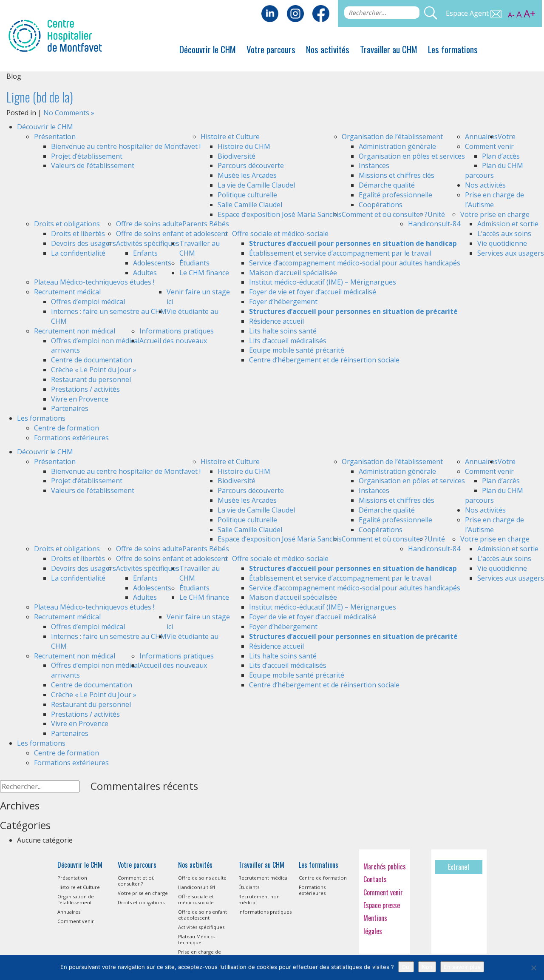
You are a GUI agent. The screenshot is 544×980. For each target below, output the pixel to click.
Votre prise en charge (495, 214)
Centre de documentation (91, 360)
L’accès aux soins (504, 233)
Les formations (453, 49)
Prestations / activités (85, 389)
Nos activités (327, 49)
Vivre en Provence (79, 399)
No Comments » (68, 112)
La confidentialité (78, 253)
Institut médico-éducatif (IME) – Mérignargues (322, 282)
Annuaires (481, 136)
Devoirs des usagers (83, 243)
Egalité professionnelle (395, 194)
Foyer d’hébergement (283, 301)
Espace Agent (468, 13)
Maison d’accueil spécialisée (293, 272)
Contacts (375, 879)
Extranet (459, 867)
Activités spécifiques (147, 243)
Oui (406, 966)
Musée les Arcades (247, 175)
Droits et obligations (67, 223)
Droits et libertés (78, 233)
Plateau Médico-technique (75, 282)
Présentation (55, 136)
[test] (320, 12)
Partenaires (69, 408)
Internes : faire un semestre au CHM (109, 311)
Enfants (145, 253)
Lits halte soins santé (283, 331)
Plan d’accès (501, 156)
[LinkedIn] (269, 12)
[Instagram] (295, 12)
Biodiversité (236, 156)
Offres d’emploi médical (88, 301)
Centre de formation (66, 428)
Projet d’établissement (86, 156)
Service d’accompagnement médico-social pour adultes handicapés (354, 263)
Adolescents (152, 263)
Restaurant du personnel (91, 379)
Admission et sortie (507, 223)
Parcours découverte (251, 165)
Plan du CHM (502, 165)
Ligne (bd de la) (39, 96)
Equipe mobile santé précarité (296, 350)
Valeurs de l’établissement (92, 165)
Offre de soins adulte (149, 223)
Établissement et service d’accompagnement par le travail (340, 253)
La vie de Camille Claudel (256, 185)
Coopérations (380, 204)
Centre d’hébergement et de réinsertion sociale (324, 360)
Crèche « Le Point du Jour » (93, 369)
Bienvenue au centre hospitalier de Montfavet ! (126, 146)
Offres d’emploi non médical (95, 340)
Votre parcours (270, 49)
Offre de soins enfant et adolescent (172, 233)
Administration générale (397, 146)
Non (427, 966)
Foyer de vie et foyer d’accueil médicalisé (312, 291)
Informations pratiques (176, 331)
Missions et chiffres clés (396, 175)
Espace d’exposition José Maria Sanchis (280, 214)
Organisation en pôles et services (412, 156)
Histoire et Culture (230, 136)
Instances (374, 165)
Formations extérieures (71, 437)
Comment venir (489, 146)
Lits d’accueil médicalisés (287, 340)
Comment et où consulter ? (385, 214)
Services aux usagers (510, 253)
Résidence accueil (276, 321)
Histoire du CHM (244, 146)
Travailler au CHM (388, 49)
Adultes (145, 272)
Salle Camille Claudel (250, 204)
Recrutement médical (67, 291)
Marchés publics (384, 866)
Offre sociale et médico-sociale (280, 233)
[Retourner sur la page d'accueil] (55, 35)
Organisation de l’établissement (392, 136)
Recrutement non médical (74, 331)
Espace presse (381, 905)
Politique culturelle (247, 194)
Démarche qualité (387, 185)
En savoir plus (462, 966)
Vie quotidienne (502, 243)
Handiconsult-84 (434, 223)
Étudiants (194, 263)
